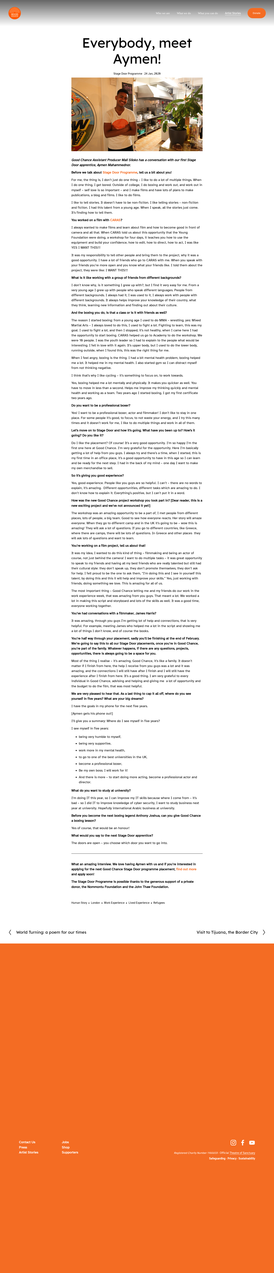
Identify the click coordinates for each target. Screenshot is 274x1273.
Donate (256, 13)
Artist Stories (233, 13)
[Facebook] (243, 1143)
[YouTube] (252, 1143)
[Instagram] (233, 1143)
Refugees (159, 902)
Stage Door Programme (128, 73)
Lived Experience (139, 902)
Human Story (79, 902)
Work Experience (114, 902)
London (95, 902)
